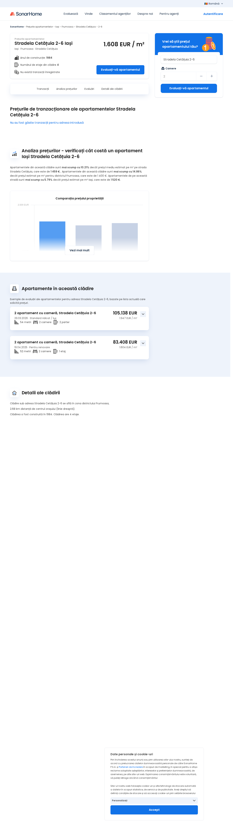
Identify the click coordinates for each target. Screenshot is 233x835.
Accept (154, 810)
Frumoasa (67, 26)
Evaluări (89, 89)
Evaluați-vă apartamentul (120, 70)
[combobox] (189, 59)
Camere (170, 68)
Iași (57, 26)
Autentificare (213, 14)
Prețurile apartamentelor (39, 26)
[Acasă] (26, 14)
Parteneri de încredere (131, 767)
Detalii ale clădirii (112, 89)
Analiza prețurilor (66, 89)
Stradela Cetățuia (86, 26)
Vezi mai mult (80, 250)
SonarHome (17, 26)
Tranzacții (43, 89)
